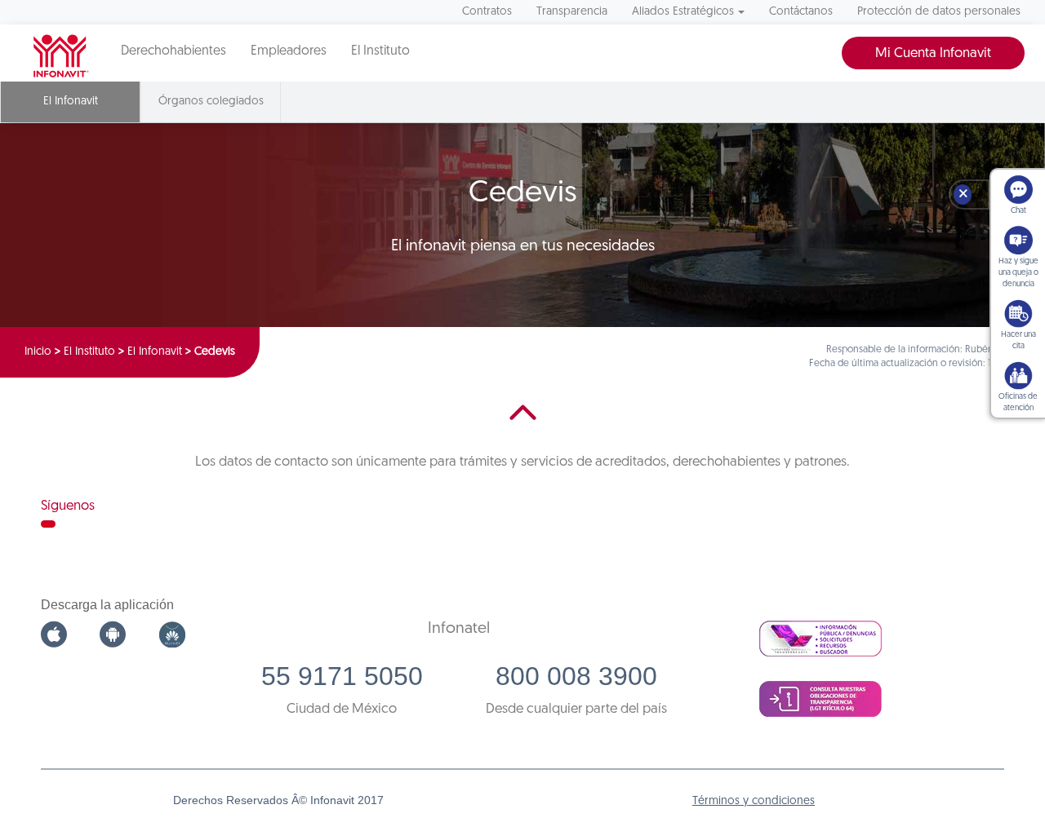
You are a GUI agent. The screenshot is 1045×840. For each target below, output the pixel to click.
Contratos (487, 12)
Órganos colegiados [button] (211, 101)
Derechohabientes (173, 51)
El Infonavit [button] (70, 101)
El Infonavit (154, 352)
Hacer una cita (1018, 340)
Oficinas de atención (1018, 402)
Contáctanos (801, 12)
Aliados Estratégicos (683, 12)
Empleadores (289, 51)
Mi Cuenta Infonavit (933, 53)
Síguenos (68, 506)
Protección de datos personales (939, 12)
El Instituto (380, 51)
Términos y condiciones (753, 801)
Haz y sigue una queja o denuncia (1018, 273)
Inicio (37, 352)
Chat (1018, 210)
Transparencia (571, 12)
